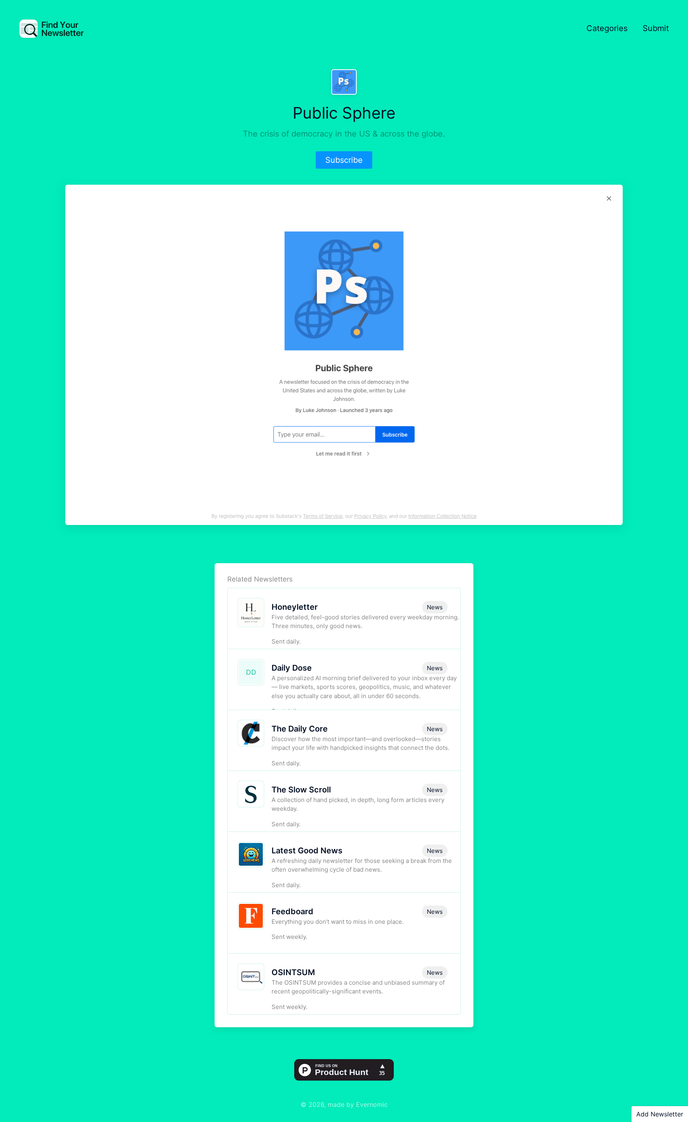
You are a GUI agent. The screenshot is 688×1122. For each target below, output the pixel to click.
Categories (606, 28)
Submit (656, 28)
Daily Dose (292, 668)
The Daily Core (300, 729)
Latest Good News (307, 850)
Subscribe (344, 160)
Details (391, 632)
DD (251, 672)
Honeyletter (295, 607)
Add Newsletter (659, 1114)
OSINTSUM (293, 972)
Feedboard (292, 911)
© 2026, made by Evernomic (344, 1104)
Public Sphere (344, 113)
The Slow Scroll (301, 789)
